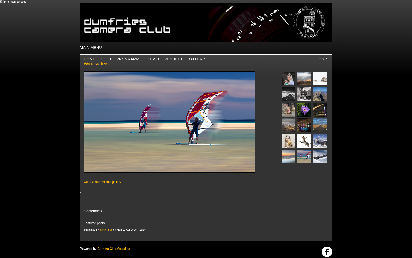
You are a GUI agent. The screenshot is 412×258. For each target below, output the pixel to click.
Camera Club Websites (113, 248)
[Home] (206, 5)
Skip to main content (13, 1)
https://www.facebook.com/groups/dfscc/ (327, 252)
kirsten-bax (106, 229)
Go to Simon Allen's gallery (102, 182)
